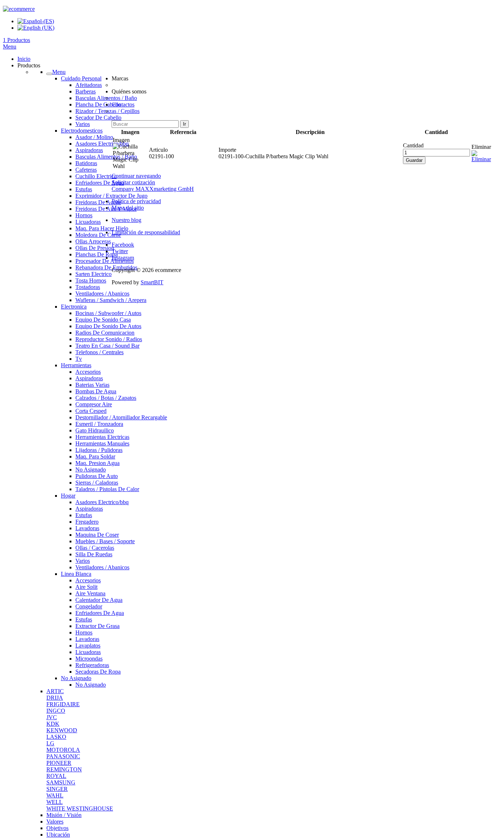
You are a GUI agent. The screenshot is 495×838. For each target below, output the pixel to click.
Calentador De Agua (98, 600)
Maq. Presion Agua (97, 463)
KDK (52, 724)
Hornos (83, 215)
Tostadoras (87, 287)
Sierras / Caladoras (96, 482)
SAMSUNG (60, 782)
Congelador (88, 606)
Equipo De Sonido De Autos (108, 326)
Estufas (83, 189)
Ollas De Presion (94, 248)
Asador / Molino (94, 137)
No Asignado (90, 469)
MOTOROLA (63, 750)
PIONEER (58, 763)
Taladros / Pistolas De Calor (107, 489)
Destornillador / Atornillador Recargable (121, 417)
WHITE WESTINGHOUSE (79, 808)
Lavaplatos (87, 645)
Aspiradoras (89, 150)
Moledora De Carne (98, 235)
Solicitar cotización (133, 182)
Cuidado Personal (81, 78)
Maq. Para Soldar (95, 456)
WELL (54, 802)
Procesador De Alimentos (104, 261)
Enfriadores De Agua (99, 183)
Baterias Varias (92, 385)
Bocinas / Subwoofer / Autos (108, 313)
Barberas (85, 91)
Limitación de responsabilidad (146, 232)
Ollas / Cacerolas (94, 548)
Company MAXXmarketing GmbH (153, 189)
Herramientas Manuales (102, 443)
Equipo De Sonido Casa (103, 320)
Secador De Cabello (98, 117)
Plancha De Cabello (98, 104)
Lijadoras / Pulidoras (98, 450)
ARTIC (55, 691)
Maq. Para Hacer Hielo (101, 228)
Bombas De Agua (95, 391)
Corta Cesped (91, 411)
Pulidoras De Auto (96, 476)
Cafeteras (86, 170)
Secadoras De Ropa (98, 672)
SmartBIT (152, 282)
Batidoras (86, 163)
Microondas (89, 658)
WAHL (54, 795)
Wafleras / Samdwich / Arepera (110, 300)
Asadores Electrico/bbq (102, 144)
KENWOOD (61, 730)
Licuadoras (88, 222)
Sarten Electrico (93, 274)
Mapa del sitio (128, 208)
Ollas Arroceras (93, 241)
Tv (78, 359)
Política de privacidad (136, 201)
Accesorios (88, 372)
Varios (82, 124)
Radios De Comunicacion (104, 333)
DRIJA (54, 698)
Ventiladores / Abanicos (102, 293)
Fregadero (87, 522)
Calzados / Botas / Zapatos (105, 398)
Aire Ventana (90, 593)
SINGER (57, 789)
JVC (51, 717)
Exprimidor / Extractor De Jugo (111, 196)
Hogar (68, 496)
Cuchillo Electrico (96, 176)
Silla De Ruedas (93, 554)
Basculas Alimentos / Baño (106, 157)
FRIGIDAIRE (63, 704)
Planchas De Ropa (96, 254)
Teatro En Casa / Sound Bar (107, 346)
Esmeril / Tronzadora (99, 424)
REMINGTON (64, 769)
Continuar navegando (136, 176)
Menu (9, 46)
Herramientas (76, 365)
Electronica (74, 306)
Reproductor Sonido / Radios (108, 339)
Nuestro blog (126, 220)
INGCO (55, 711)
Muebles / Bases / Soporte (105, 541)
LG (50, 743)
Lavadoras (87, 528)
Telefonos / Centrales (99, 352)
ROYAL (56, 776)
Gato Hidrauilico (94, 430)
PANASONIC (63, 756)
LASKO (56, 737)
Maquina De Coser (97, 535)
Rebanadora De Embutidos (106, 267)
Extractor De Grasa (97, 626)
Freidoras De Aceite (98, 202)
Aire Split (86, 587)
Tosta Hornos (90, 280)
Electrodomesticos (82, 130)
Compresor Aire (93, 404)
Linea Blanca (76, 574)
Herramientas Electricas (102, 437)
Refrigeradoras (92, 665)
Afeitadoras (88, 85)
